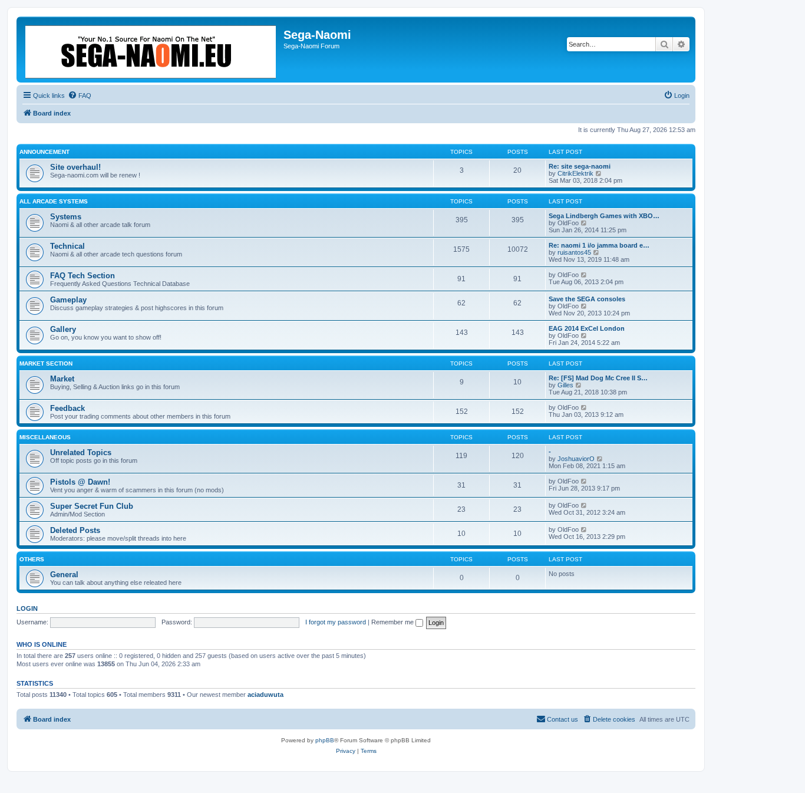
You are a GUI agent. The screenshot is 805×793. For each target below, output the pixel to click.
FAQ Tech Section (82, 275)
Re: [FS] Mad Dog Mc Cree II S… (598, 377)
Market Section (45, 363)
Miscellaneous (45, 437)
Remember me (393, 622)
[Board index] (151, 49)
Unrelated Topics (80, 452)
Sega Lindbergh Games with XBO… (604, 215)
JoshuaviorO (576, 458)
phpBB (324, 740)
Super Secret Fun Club (91, 506)
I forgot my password (335, 622)
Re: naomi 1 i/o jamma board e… (599, 245)
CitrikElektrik (575, 173)
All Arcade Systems (53, 201)
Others (31, 559)
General (64, 574)
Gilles (565, 385)
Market (62, 378)
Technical (67, 246)
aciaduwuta (265, 694)
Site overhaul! (75, 167)
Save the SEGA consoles (587, 298)
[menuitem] (79, 95)
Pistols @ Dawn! (80, 482)
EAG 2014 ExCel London (587, 328)
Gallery (63, 329)
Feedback (67, 408)
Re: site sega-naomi (580, 166)
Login (27, 608)
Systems (65, 216)
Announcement (44, 152)
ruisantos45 (574, 252)
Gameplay (68, 299)
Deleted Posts (75, 530)
